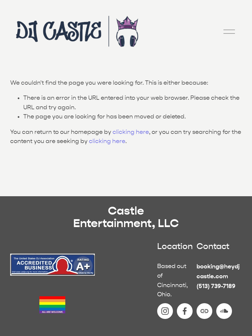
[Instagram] (165, 311)
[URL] (204, 311)
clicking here (131, 132)
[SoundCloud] (224, 311)
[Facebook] (185, 311)
